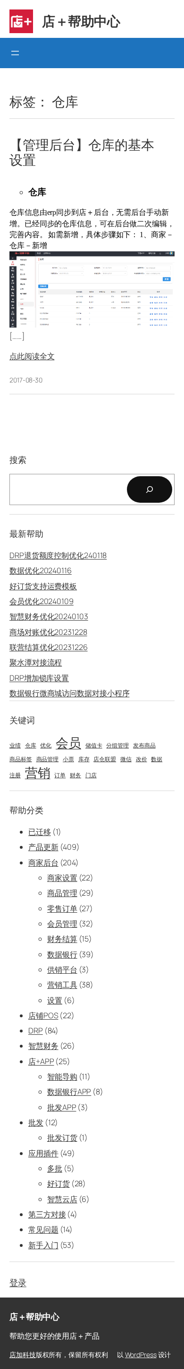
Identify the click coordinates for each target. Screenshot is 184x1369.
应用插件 (43, 1153)
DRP (35, 1030)
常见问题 (43, 1229)
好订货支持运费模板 (43, 586)
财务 (75, 775)
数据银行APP (69, 1091)
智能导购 (62, 1076)
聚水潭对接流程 (35, 662)
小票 (68, 759)
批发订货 (62, 1137)
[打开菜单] (15, 53)
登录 (17, 1282)
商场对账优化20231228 (48, 632)
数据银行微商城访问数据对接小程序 (69, 693)
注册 (15, 775)
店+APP (41, 1061)
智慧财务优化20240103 (48, 616)
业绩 (15, 745)
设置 (54, 1000)
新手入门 (43, 1245)
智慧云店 (62, 1199)
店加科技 (22, 1354)
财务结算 (62, 938)
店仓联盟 (104, 759)
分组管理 (117, 745)
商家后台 (43, 862)
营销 (37, 772)
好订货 (58, 1183)
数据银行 (62, 954)
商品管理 (47, 759)
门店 (91, 775)
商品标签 (20, 759)
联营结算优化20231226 (48, 647)
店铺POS (43, 1015)
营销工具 (62, 984)
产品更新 (43, 847)
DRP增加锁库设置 (39, 678)
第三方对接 (47, 1214)
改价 (141, 759)
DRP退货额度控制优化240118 (58, 555)
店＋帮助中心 (81, 21)
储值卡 (93, 745)
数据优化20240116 (40, 570)
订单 (60, 775)
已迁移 (39, 832)
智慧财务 (43, 1045)
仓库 (30, 745)
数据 (156, 759)
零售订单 (62, 908)
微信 (126, 759)
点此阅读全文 (31, 356)
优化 (45, 745)
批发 (35, 1122)
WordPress (141, 1354)
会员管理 (62, 923)
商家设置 (62, 877)
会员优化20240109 (41, 601)
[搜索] (149, 489)
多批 (54, 1168)
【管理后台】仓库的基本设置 (81, 152)
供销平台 (62, 969)
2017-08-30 (25, 379)
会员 (68, 742)
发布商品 (144, 745)
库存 (84, 759)
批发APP (61, 1107)
